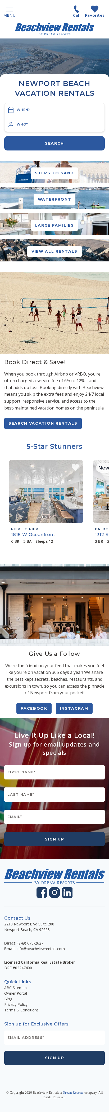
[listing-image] (46, 491)
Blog (8, 998)
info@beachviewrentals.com (41, 948)
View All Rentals (54, 251)
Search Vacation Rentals (43, 423)
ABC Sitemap (15, 987)
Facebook (34, 708)
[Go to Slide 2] (46, 517)
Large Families (54, 225)
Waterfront (54, 199)
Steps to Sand (54, 173)
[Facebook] (42, 892)
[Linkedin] (67, 892)
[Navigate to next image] (76, 491)
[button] (54, 124)
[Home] (54, 29)
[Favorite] (75, 467)
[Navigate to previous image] (15, 491)
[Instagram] (54, 892)
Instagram (74, 708)
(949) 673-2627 (30, 943)
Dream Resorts (73, 1092)
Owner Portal (15, 993)
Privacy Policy (16, 1004)
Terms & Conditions (21, 1009)
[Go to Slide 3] (50, 517)
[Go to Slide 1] (42, 517)
